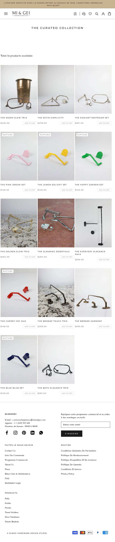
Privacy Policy (67, 474)
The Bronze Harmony (88, 321)
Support (84, 14)
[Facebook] (7, 433)
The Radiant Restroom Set (92, 118)
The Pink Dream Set (13, 185)
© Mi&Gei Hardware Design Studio (27, 533)
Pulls (7, 498)
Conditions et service (71, 469)
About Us (9, 464)
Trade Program (76, 14)
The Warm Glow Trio (14, 118)
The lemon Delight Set (52, 185)
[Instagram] (15, 433)
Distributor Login (13, 483)
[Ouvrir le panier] (109, 13)
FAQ (7, 478)
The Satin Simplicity (51, 118)
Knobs (8, 503)
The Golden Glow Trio (15, 251)
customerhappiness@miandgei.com (28, 420)
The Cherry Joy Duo (13, 321)
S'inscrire (71, 434)
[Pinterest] (24, 433)
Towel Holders (11, 512)
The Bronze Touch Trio (53, 321)
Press (7, 469)
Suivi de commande (14, 455)
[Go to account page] (103, 13)
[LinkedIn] (32, 433)
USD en (11, 538)
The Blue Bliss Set (12, 388)
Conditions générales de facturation (78, 451)
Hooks (8, 508)
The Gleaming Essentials (54, 251)
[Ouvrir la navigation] (6, 13)
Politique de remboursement (74, 455)
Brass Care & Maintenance (17, 474)
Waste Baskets (12, 521)
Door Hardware (12, 517)
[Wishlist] (90, 14)
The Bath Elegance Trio (53, 388)
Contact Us (10, 451)
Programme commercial (16, 460)
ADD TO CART (30, 123)
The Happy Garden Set (89, 185)
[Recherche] (96, 13)
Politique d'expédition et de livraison (78, 460)
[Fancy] (41, 433)
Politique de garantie (71, 464)
